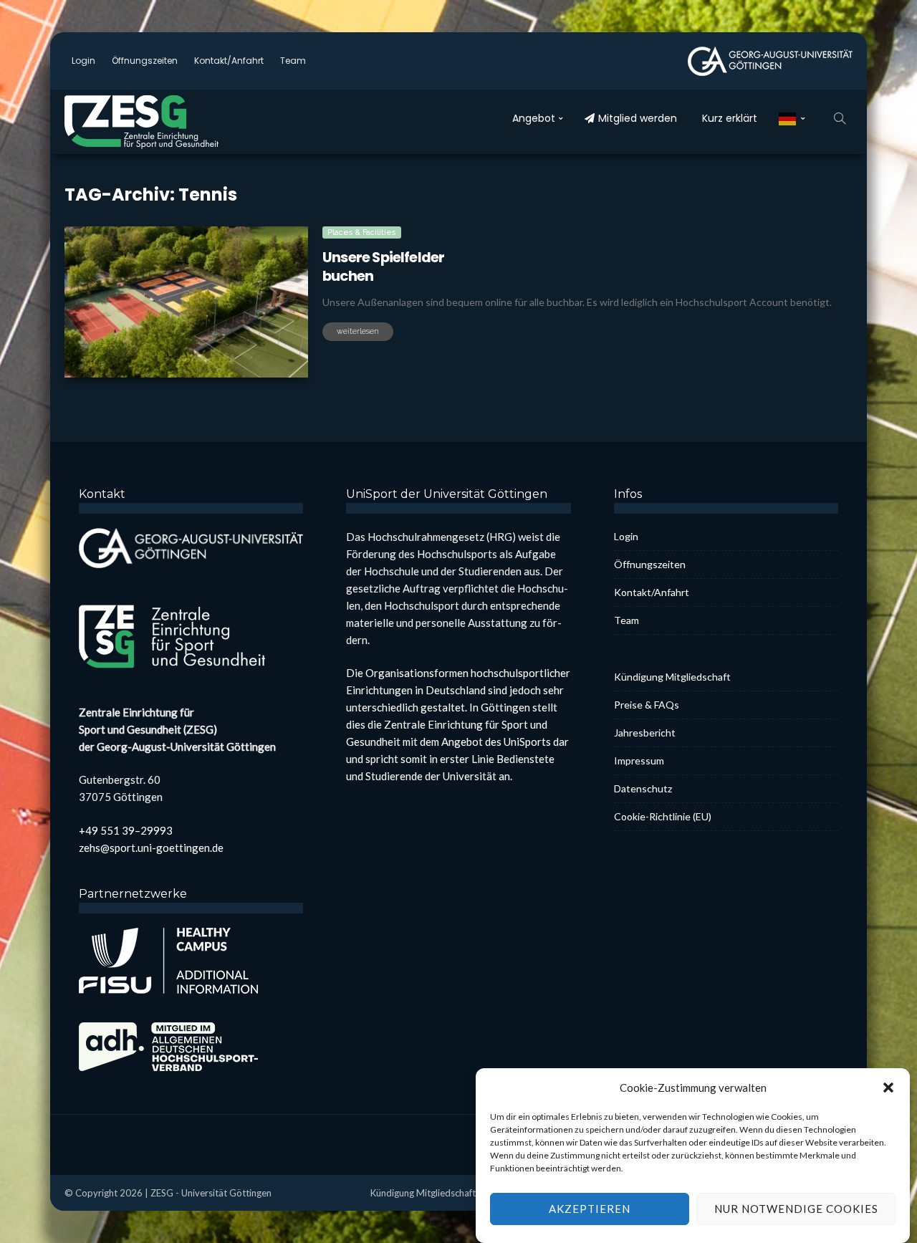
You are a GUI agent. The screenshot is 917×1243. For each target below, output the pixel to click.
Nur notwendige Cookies (796, 1209)
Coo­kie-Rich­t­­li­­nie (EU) (662, 816)
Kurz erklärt (729, 118)
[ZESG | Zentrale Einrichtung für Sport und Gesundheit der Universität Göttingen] (171, 122)
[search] (840, 118)
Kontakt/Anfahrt (229, 60)
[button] (888, 1087)
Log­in (83, 60)
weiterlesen (358, 331)
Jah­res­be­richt (645, 732)
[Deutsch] (792, 118)
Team (293, 60)
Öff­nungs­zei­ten (145, 60)
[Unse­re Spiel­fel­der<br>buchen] (186, 301)
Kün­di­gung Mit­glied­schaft (672, 677)
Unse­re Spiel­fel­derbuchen (383, 266)
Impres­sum (639, 760)
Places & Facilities (361, 232)
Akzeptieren (589, 1209)
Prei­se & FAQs (646, 705)
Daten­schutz (643, 788)
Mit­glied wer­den (637, 118)
